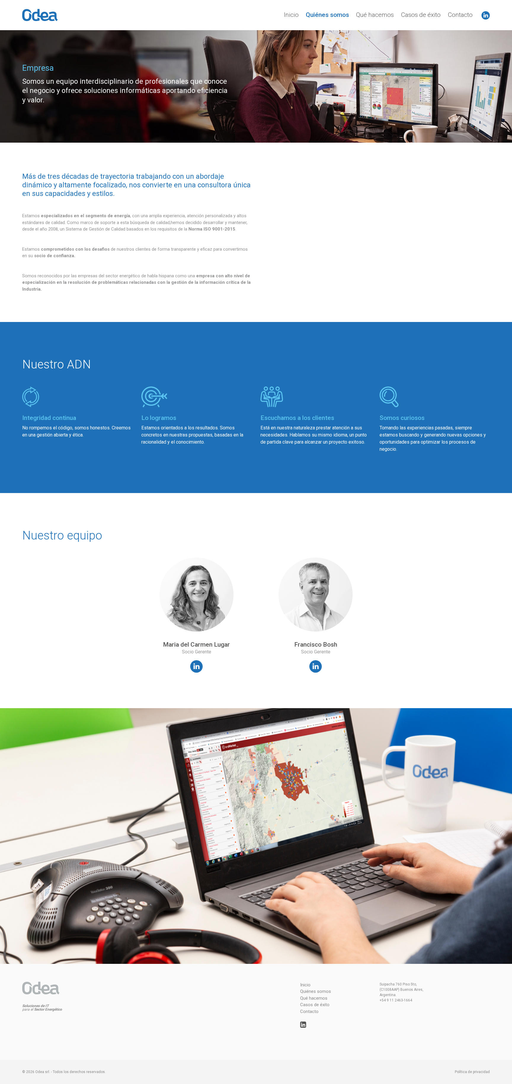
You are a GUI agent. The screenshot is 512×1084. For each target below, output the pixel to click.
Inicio (291, 14)
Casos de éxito (421, 14)
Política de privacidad (472, 1072)
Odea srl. (42, 1072)
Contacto (460, 14)
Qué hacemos (375, 14)
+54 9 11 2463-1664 (396, 1000)
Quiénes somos (327, 14)
